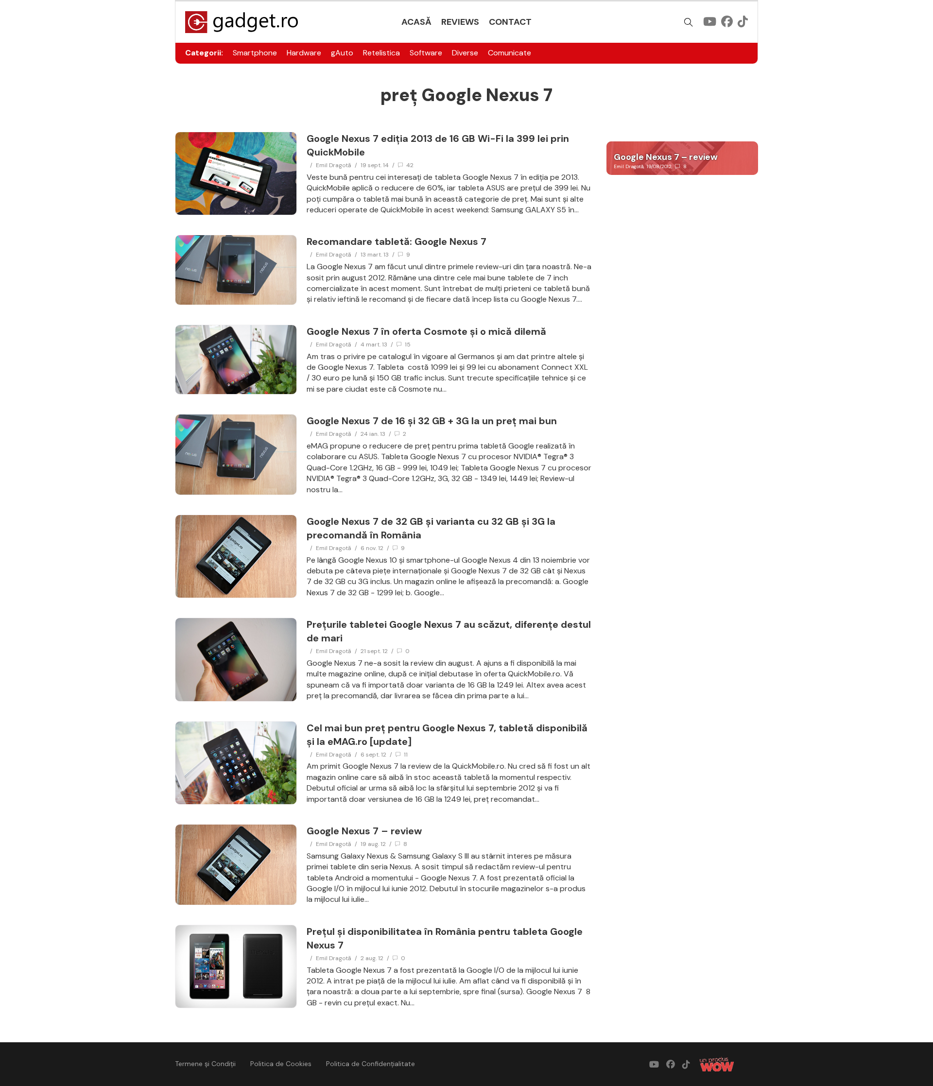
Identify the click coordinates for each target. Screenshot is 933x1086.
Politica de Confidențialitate (370, 1063)
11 (406, 754)
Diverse (465, 53)
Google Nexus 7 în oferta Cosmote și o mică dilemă (426, 331)
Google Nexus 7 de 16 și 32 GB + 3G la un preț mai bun (432, 420)
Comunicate (509, 53)
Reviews (460, 22)
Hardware (304, 53)
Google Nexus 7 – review (364, 831)
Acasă (416, 22)
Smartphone (255, 53)
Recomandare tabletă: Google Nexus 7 (396, 241)
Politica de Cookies (280, 1063)
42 (410, 165)
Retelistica (381, 53)
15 (408, 344)
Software (426, 53)
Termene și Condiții (205, 1063)
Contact (510, 22)
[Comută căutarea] (688, 22)
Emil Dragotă (333, 165)
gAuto (342, 53)
